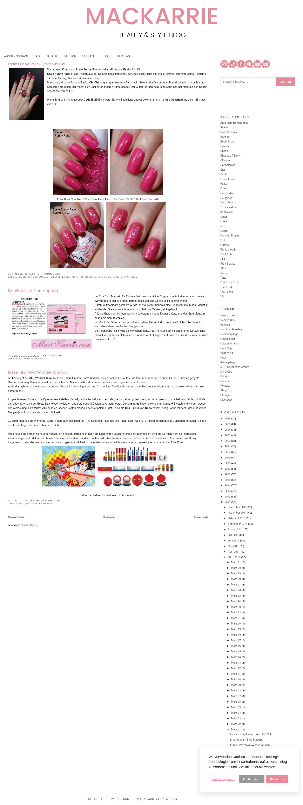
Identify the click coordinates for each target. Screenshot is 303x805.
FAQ (37, 56)
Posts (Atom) (30, 525)
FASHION (70, 56)
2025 (228, 424)
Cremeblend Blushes (109, 386)
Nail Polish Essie (84, 277)
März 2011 (234, 557)
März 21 (236, 618)
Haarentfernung (229, 343)
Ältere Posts (201, 517)
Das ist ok (277, 779)
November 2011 (237, 512)
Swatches (130, 277)
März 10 (236, 679)
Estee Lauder (228, 179)
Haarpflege (226, 348)
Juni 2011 (234, 540)
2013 (228, 491)
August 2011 (236, 529)
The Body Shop (229, 282)
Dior (222, 169)
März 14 (236, 657)
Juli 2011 (233, 535)
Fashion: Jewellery (231, 329)
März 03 (236, 718)
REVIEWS (123, 56)
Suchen (285, 81)
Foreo (223, 188)
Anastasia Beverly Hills (234, 123)
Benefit (224, 137)
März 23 (236, 607)
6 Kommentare (50, 274)
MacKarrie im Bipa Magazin (33, 290)
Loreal (224, 221)
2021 (228, 446)
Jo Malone (226, 212)
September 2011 (238, 524)
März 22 (236, 612)
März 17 (236, 640)
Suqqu (224, 273)
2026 (228, 418)
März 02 (236, 724)
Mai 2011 (234, 546)
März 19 (236, 629)
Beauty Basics (229, 315)
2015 (228, 480)
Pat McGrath (228, 249)
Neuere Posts (16, 517)
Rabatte (225, 381)
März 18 (236, 634)
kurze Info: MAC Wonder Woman (38, 372)
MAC (21, 503)
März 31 (236, 562)
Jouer (223, 216)
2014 (228, 485)
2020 (228, 452)
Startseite (109, 517)
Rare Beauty (227, 263)
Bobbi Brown (227, 141)
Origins (224, 245)
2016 (228, 474)
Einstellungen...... (223, 779)
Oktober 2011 (236, 518)
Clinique (225, 160)
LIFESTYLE (89, 56)
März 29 (236, 573)
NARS (224, 231)
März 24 (236, 601)
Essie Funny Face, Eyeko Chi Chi (36, 63)
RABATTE (52, 56)
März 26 (236, 590)
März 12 (236, 668)
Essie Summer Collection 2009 (40, 277)
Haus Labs (226, 193)
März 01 (236, 729)
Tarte (223, 277)
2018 (228, 463)
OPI (222, 240)
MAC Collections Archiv (234, 367)
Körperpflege (227, 362)
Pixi (222, 259)
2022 (228, 441)
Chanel (224, 151)
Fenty (223, 183)
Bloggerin (177, 305)
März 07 (236, 696)
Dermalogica (227, 165)
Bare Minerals (228, 132)
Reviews (225, 385)
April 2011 (234, 551)
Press (39, 358)
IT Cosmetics (228, 207)
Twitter (150, 305)
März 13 (236, 662)
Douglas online (108, 378)
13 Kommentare (51, 355)
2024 (228, 429)
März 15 (236, 651)
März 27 (236, 584)
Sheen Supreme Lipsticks (75, 386)
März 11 (236, 674)
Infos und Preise (151, 378)
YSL (222, 296)
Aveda (224, 127)
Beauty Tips (227, 320)
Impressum (120, 799)
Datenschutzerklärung (156, 799)
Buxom (224, 146)
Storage (225, 395)
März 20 (236, 623)
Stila (223, 268)
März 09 (236, 685)
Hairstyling (226, 353)
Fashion (225, 325)
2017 (228, 468)
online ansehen (139, 322)
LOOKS (106, 56)
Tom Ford (226, 287)
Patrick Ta (226, 254)
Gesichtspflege (229, 334)
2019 (228, 457)
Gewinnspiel (227, 339)
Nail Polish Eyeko (110, 277)
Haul (223, 357)
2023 (228, 435)
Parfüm (224, 376)
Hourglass (226, 198)
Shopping (225, 390)
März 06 (236, 701)
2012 (228, 496)
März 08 (236, 690)
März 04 (236, 713)
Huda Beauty (228, 202)
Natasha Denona (230, 235)
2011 (228, 502)
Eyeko (116, 99)
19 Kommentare (51, 501)
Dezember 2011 (237, 507)
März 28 (236, 579)
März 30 (236, 568)
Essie (223, 174)
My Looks (226, 371)
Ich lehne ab (251, 779)
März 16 (236, 646)
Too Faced (226, 292)
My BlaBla (26, 358)
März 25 (236, 595)
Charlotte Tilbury (230, 155)
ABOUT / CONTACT (16, 56)
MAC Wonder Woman (39, 503)
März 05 (236, 707)
